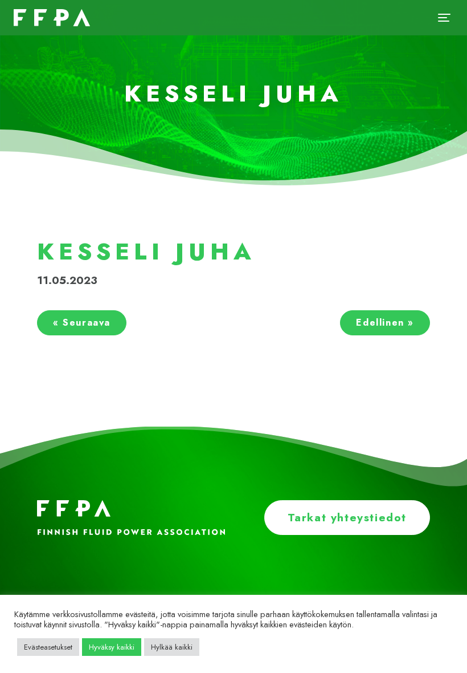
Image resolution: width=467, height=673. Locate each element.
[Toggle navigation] (444, 18)
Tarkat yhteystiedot (347, 517)
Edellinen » (385, 322)
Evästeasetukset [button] (48, 647)
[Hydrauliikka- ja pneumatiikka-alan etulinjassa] (49, 18)
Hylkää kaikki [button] (171, 647)
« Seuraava (81, 322)
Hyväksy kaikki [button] (111, 647)
